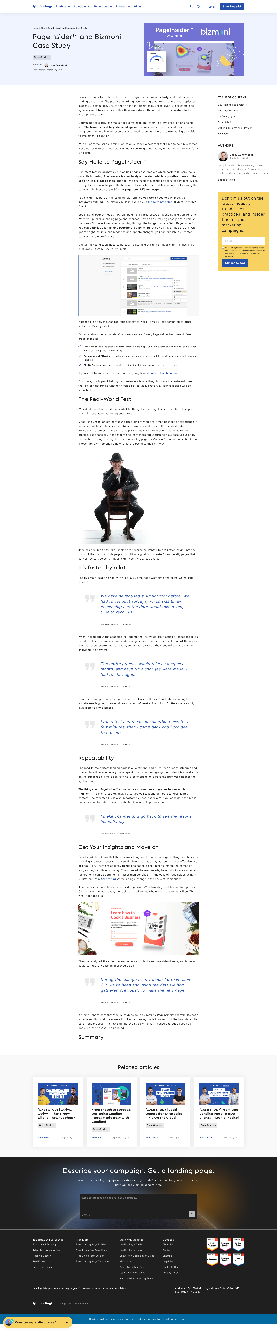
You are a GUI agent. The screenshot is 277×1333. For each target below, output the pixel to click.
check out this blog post (163, 373)
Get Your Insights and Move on (235, 127)
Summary (223, 133)
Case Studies (41, 57)
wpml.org (115, 1319)
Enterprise (123, 6)
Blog (43, 28)
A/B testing (108, 879)
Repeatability (225, 122)
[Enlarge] (272, 99)
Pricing (138, 6)
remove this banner (179, 1319)
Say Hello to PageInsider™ (232, 104)
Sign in (211, 7)
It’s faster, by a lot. (228, 116)
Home (35, 28)
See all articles (226, 179)
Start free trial (232, 6)
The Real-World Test (229, 110)
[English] (198, 7)
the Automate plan (160, 202)
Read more (44, 1137)
